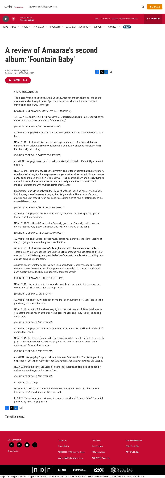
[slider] (17, 18)
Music (25, 27)
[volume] (13, 19)
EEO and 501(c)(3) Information (70, 458)
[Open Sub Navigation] (18, 27)
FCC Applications (98, 452)
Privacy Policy (63, 446)
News (13, 27)
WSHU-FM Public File (134, 441)
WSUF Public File (132, 446)
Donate (156, 6)
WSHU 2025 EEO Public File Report (71, 452)
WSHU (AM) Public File (101, 458)
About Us (83, 27)
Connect (112, 27)
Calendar (71, 27)
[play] (6, 18)
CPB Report (96, 441)
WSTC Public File (132, 452)
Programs (39, 27)
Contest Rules (97, 446)
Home (5, 27)
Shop (127, 27)
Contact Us (62, 441)
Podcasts (55, 27)
